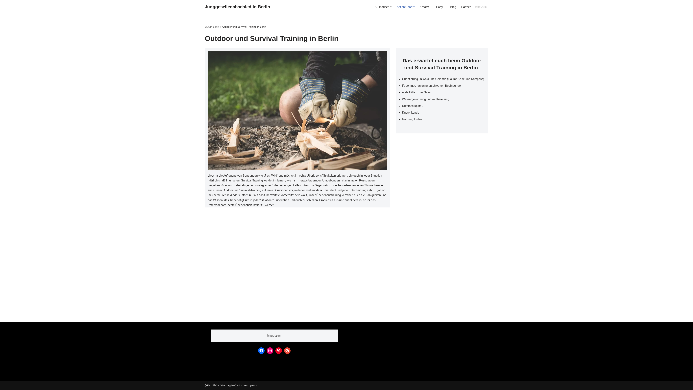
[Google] (287, 350)
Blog (453, 6)
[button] (391, 7)
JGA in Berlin (212, 26)
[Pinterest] (278, 350)
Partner (466, 6)
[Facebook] (261, 350)
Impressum (274, 335)
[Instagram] (270, 350)
